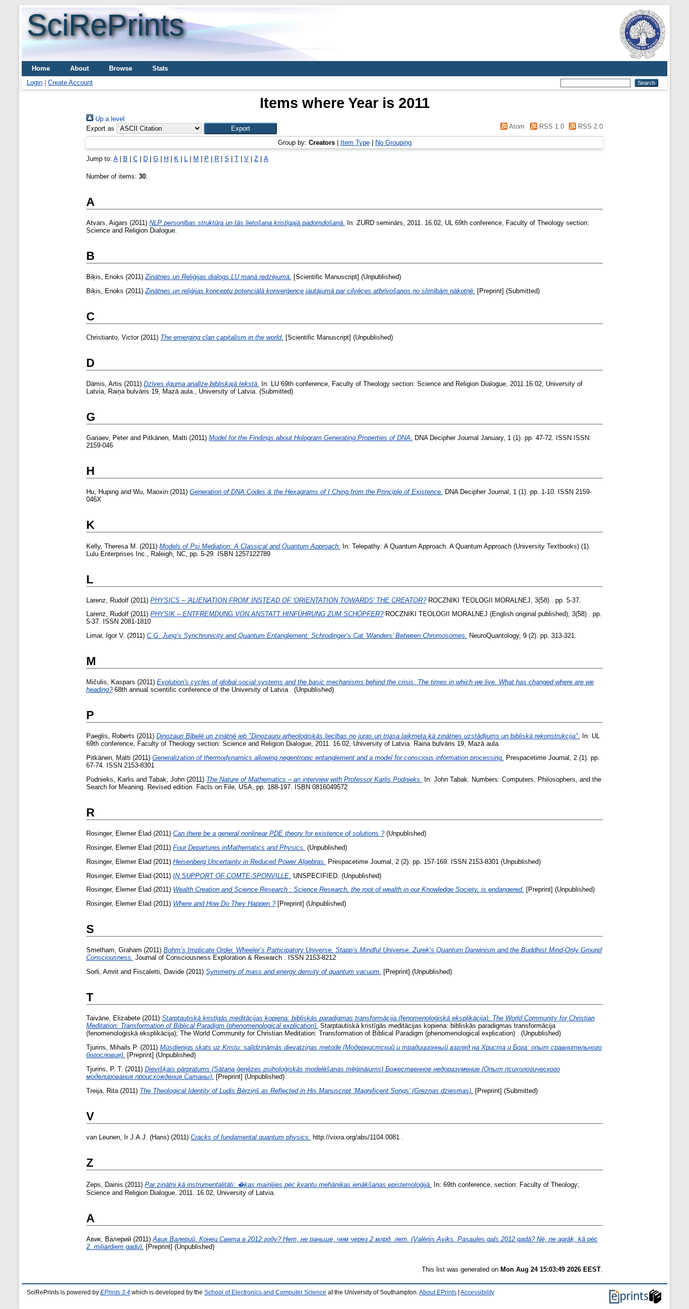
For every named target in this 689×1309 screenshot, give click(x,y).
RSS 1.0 (550, 126)
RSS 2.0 (589, 126)
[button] (240, 128)
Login (34, 82)
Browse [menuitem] (120, 68)
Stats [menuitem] (160, 68)
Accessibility (477, 1292)
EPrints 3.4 (115, 1292)
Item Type (355, 142)
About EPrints (437, 1292)
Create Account (70, 82)
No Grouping (393, 142)
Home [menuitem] (41, 68)
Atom (516, 126)
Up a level (109, 119)
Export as (100, 128)
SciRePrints (105, 25)
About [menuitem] (79, 68)
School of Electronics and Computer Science (265, 1292)
